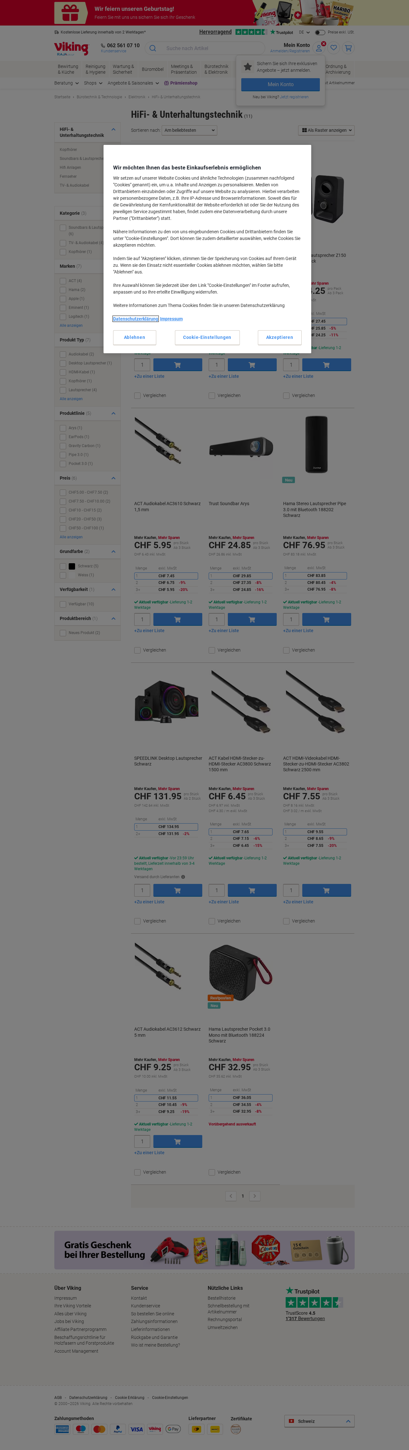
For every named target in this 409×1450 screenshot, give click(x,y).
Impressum (171, 318)
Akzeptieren (279, 337)
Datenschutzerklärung (135, 318)
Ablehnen (134, 337)
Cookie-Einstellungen (207, 337)
